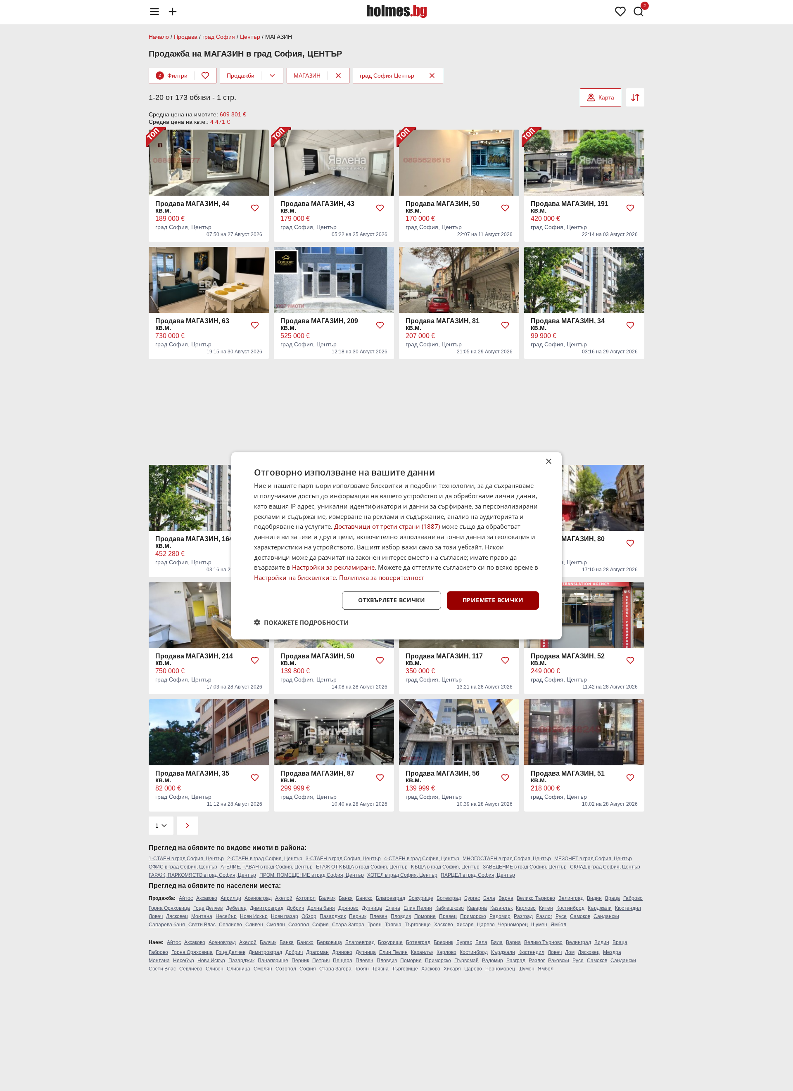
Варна (506, 898)
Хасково (443, 924)
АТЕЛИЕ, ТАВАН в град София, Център (267, 866)
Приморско (473, 916)
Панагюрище (273, 960)
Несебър (226, 916)
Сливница (238, 968)
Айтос (186, 898)
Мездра (612, 952)
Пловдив (401, 916)
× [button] (548, 462)
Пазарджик (333, 916)
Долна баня (321, 908)
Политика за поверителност (381, 577)
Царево (486, 924)
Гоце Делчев (208, 908)
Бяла (489, 898)
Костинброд (570, 908)
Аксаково (206, 898)
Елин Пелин (418, 908)
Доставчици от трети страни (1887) (387, 526)
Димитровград (266, 908)
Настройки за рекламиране (333, 567)
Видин (594, 898)
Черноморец (513, 924)
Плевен (378, 916)
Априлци (231, 898)
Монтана (201, 916)
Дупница (372, 908)
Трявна (393, 924)
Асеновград (258, 898)
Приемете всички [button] (493, 600)
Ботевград (449, 898)
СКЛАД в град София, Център (605, 866)
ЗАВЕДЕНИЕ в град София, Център (525, 866)
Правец (448, 916)
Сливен (254, 924)
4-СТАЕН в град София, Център (421, 858)
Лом (570, 952)
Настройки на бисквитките (295, 577)
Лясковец (177, 916)
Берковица (329, 942)
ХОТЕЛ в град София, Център (402, 875)
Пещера (342, 960)
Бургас (472, 898)
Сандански (606, 916)
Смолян (275, 924)
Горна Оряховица (169, 908)
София (320, 924)
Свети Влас (202, 924)
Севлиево (230, 924)
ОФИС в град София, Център (183, 866)
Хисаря (465, 924)
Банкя (346, 898)
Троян (375, 924)
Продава (185, 36)
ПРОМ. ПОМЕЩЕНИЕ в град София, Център (311, 875)
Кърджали (600, 908)
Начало (159, 36)
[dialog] (396, 545)
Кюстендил (628, 908)
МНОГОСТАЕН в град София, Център (507, 858)
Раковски (558, 960)
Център (250, 36)
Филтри (173, 75)
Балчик (327, 898)
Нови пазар (284, 916)
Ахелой (283, 898)
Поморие (425, 916)
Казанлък (501, 908)
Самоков (580, 916)
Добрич (295, 908)
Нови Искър (254, 916)
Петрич (321, 960)
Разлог (544, 916)
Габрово (633, 898)
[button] (301, 622)
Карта (606, 97)
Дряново (348, 908)
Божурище (420, 898)
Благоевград (390, 898)
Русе (561, 916)
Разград (523, 916)
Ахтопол (306, 898)
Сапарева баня (167, 924)
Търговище (418, 924)
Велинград (571, 898)
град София (218, 36)
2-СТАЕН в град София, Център (264, 858)
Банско (364, 898)
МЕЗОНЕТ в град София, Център (593, 858)
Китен (546, 908)
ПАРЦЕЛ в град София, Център (478, 875)
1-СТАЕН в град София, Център (186, 858)
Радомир (499, 916)
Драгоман (317, 952)
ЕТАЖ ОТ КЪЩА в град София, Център (362, 866)
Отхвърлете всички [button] (391, 600)
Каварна (477, 908)
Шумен (539, 924)
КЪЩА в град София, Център (445, 866)
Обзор (309, 916)
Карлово (526, 908)
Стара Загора (348, 924)
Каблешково (449, 908)
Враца (612, 898)
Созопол (298, 924)
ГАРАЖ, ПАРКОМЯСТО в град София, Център (202, 875)
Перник (357, 916)
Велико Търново (536, 898)
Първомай (466, 960)
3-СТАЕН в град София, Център (343, 858)
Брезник (443, 942)
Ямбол (558, 924)
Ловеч (156, 916)
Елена (392, 908)
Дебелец (236, 908)
